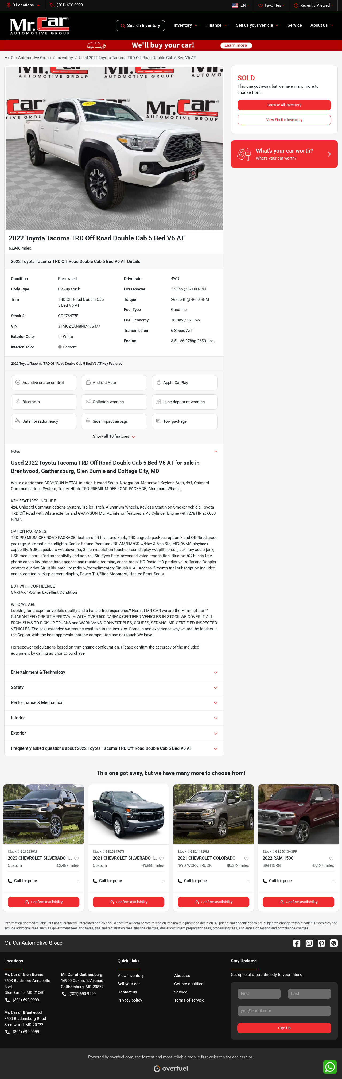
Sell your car (129, 983)
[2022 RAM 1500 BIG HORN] (298, 814)
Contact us (127, 992)
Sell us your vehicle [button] (254, 25)
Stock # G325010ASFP (280, 851)
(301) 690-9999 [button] (70, 5)
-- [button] (78, 880)
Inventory (65, 57)
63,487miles (68, 865)
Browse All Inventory (284, 105)
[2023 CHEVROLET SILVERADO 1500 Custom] (43, 814)
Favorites (273, 5)
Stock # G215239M (22, 851)
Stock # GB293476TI (108, 851)
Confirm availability (47, 902)
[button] (25, 5)
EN (243, 5)
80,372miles (238, 865)
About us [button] (319, 25)
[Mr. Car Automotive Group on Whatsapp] (331, 943)
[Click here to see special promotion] (171, 45)
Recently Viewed (315, 5)
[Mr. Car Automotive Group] (40, 25)
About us (182, 975)
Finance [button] (213, 25)
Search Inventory (143, 25)
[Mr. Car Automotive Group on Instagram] (307, 943)
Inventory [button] (183, 25)
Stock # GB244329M (193, 851)
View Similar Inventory (284, 120)
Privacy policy (130, 1000)
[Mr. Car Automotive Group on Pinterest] (319, 943)
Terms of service (189, 1000)
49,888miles (153, 865)
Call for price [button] (25, 880)
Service (294, 25)
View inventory (131, 975)
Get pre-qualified (188, 983)
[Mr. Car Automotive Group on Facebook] (295, 943)
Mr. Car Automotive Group (27, 57)
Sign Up (284, 1028)
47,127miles (323, 865)
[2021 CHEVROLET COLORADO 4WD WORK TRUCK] (213, 814)
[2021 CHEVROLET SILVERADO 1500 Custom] (128, 814)
